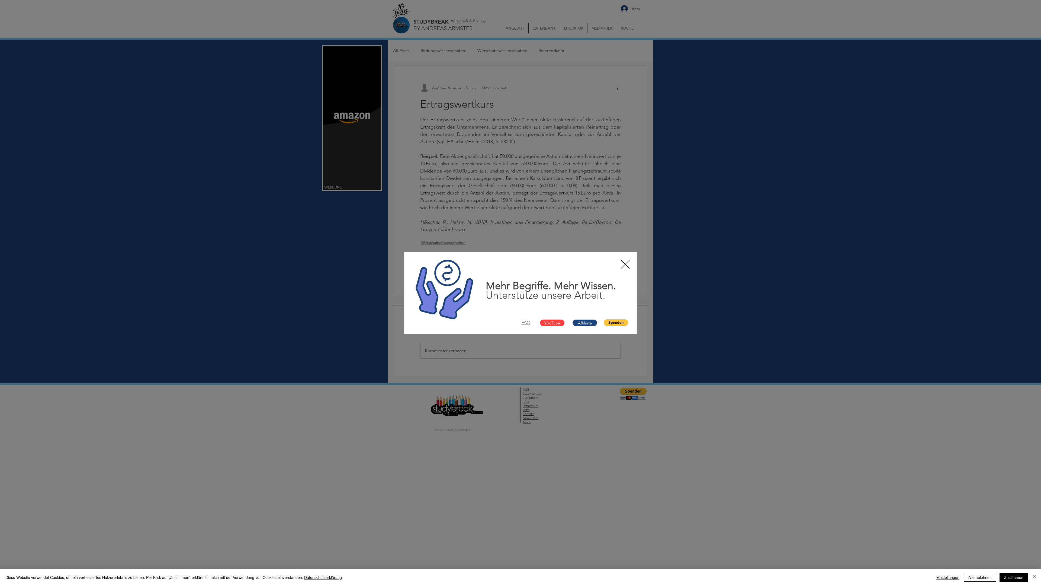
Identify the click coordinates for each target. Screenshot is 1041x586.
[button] (625, 264)
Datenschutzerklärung (323, 577)
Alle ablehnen (980, 577)
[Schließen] (1034, 577)
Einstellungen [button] (947, 577)
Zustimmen (1013, 577)
